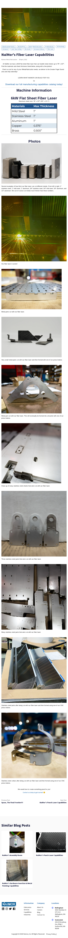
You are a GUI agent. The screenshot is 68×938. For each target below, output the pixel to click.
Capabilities (28, 912)
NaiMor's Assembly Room (12, 855)
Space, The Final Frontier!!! (12, 802)
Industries (27, 915)
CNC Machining (60, 46)
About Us (40, 907)
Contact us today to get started (33, 792)
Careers (39, 910)
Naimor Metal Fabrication (35, 46)
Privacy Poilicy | (51, 934)
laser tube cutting (16, 49)
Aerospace (5, 49)
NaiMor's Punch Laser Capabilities (53, 802)
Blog (38, 912)
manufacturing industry (8, 46)
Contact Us (41, 915)
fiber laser (50, 49)
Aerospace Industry (39, 49)
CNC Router (28, 49)
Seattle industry (49, 46)
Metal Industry (21, 46)
